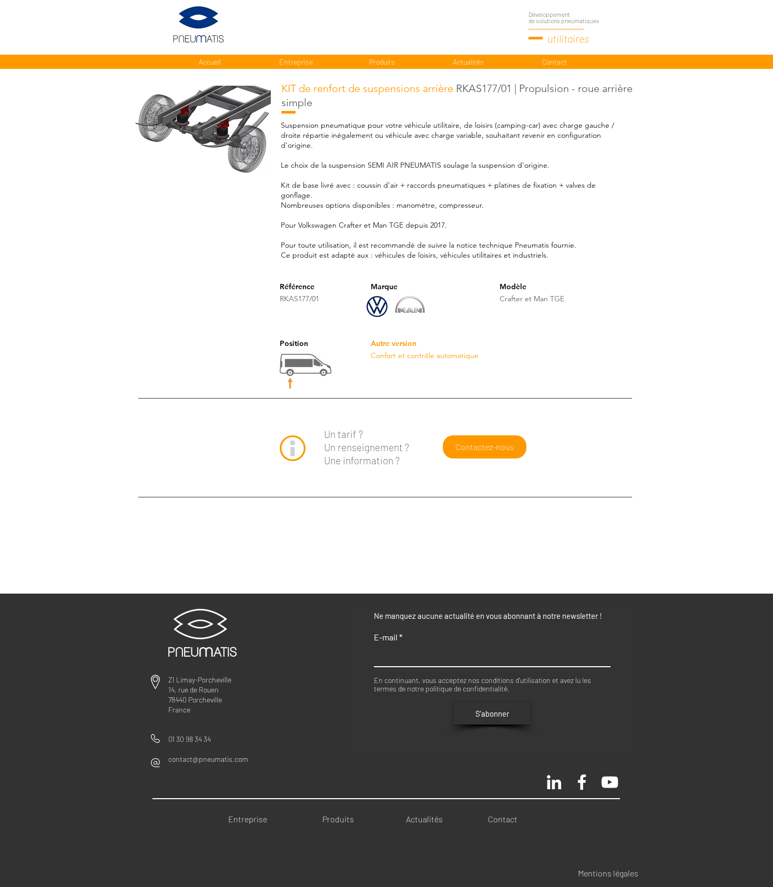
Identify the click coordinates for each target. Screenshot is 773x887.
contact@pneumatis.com (208, 759)
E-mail (386, 637)
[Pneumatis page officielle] (582, 782)
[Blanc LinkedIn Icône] (554, 782)
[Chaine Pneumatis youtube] (609, 782)
